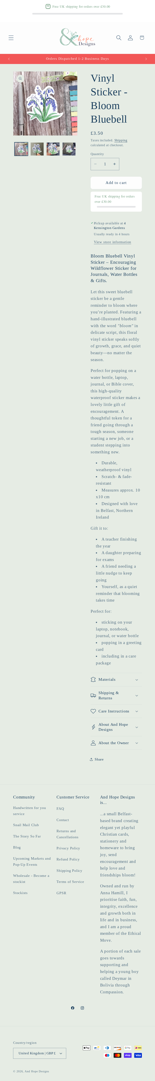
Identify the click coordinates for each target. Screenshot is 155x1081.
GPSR (61, 893)
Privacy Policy (68, 848)
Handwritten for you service (29, 811)
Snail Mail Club (26, 825)
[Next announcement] (146, 59)
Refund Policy (68, 859)
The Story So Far (27, 836)
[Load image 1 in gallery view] (21, 149)
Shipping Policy (69, 871)
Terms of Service (70, 882)
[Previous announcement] (8, 59)
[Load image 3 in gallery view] (53, 149)
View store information (112, 242)
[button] (11, 37)
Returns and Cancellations (67, 834)
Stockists (20, 893)
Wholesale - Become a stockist (31, 878)
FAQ (60, 809)
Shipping (120, 140)
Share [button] (99, 759)
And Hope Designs (37, 1071)
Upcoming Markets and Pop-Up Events (32, 861)
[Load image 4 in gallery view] (69, 149)
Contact (63, 820)
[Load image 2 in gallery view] (37, 149)
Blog (17, 847)
